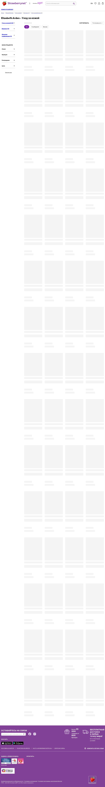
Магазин (45, 27)
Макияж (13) (5, 28)
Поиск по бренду (7, 9)
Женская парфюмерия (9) (7, 35)
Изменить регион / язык (95, 748)
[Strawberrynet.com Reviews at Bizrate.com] (6, 763)
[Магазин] (38, 4)
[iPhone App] (7, 744)
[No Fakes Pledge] (21, 762)
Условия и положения (30, 781)
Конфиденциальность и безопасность (12, 781)
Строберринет (35, 27)
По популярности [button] (96, 23)
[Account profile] (99, 3)
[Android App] (18, 744)
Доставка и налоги (7, 748)
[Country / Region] (92, 3)
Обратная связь (59, 748)
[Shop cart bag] (103, 3)
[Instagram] (34, 734)
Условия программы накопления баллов (50, 781)
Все (27, 27)
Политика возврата (23, 748)
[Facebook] (29, 734)
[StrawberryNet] (14, 3)
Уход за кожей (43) (7, 23)
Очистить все (8, 72)
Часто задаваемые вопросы (42, 748)
